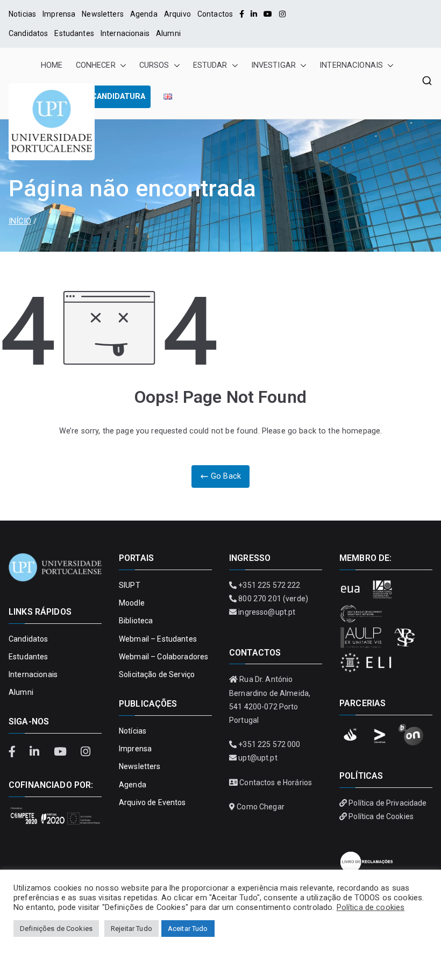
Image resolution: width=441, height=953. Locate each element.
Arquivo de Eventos (152, 802)
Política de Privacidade (387, 803)
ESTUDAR (210, 65)
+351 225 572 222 (269, 585)
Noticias (22, 14)
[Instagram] (282, 14)
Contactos (215, 14)
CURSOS (154, 65)
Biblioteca (136, 620)
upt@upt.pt (257, 757)
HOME (52, 65)
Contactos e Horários (275, 782)
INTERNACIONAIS (351, 65)
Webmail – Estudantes (158, 639)
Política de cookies (371, 907)
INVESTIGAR (273, 65)
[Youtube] (268, 14)
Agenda (144, 14)
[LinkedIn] (254, 14)
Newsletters (103, 14)
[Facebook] (241, 14)
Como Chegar (260, 806)
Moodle (132, 603)
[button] (121, 66)
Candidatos (28, 33)
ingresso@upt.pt (266, 612)
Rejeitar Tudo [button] (131, 928)
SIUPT (129, 585)
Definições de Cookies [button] (56, 928)
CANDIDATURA (118, 96)
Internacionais (125, 33)
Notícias (132, 731)
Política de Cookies (381, 816)
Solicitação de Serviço (157, 674)
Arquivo (177, 14)
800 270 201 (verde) (273, 598)
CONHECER (96, 65)
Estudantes (74, 33)
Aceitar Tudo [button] (188, 928)
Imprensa (58, 14)
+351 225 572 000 (269, 744)
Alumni (168, 33)
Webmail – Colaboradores (163, 656)
